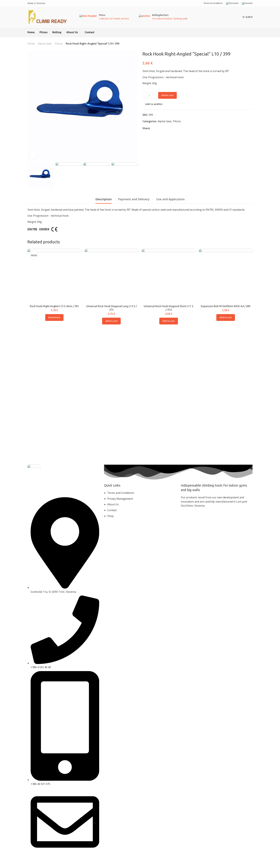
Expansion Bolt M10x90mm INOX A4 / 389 (225, 306)
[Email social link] (191, 3)
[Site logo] (47, 17)
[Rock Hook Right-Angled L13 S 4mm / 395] (54, 276)
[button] (111, 321)
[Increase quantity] (154, 95)
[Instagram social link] (199, 3)
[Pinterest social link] (161, 128)
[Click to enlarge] (33, 155)
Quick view (75, 262)
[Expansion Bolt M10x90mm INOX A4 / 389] (226, 276)
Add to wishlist (154, 104)
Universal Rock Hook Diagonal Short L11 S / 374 (168, 308)
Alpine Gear (45, 43)
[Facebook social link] (195, 3)
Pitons (59, 43)
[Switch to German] (247, 3)
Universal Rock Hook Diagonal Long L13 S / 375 (111, 308)
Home (31, 43)
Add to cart (167, 95)
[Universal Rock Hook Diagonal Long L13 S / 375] (111, 276)
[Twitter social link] (165, 128)
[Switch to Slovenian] (232, 3)
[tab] (103, 199)
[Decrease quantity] (144, 95)
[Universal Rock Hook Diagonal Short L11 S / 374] (168, 276)
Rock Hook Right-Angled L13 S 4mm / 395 (54, 306)
